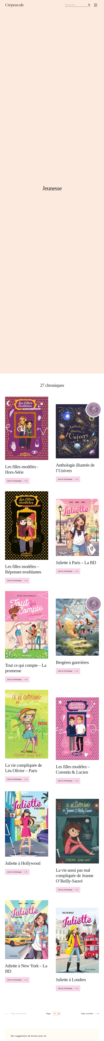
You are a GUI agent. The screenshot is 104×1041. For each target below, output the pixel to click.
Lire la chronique (14, 481)
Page (48, 1013)
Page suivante (87, 1013)
